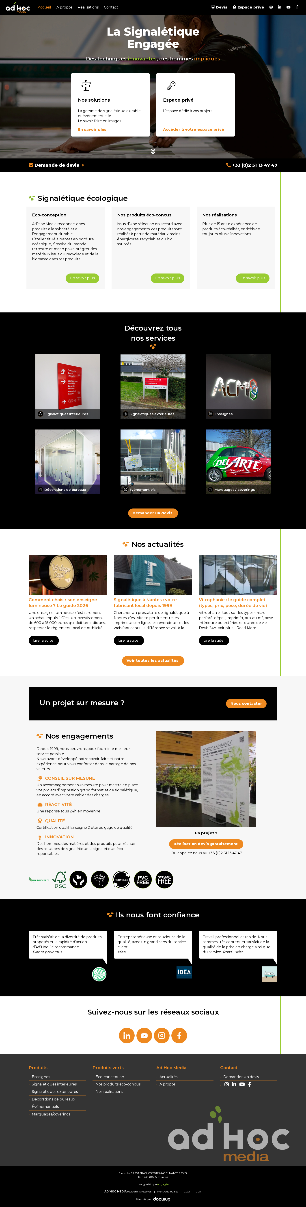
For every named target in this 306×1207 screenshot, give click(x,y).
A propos (64, 7)
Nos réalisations (109, 1092)
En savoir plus (82, 278)
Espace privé (250, 7)
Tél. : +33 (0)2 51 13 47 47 (153, 1177)
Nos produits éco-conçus (118, 1084)
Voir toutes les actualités (153, 660)
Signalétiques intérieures (54, 1084)
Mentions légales (167, 1191)
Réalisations (88, 7)
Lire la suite (43, 640)
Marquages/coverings (51, 1114)
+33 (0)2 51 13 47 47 (254, 165)
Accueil (44, 7)
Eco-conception (110, 1077)
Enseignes (41, 1077)
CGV (199, 1191)
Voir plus (225, 628)
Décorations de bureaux (53, 1099)
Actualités (168, 1077)
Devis (221, 7)
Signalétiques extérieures (55, 1092)
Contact (111, 7)
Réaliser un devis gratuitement (206, 844)
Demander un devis (152, 513)
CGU (187, 1191)
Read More (246, 628)
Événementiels (45, 1106)
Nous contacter (246, 703)
